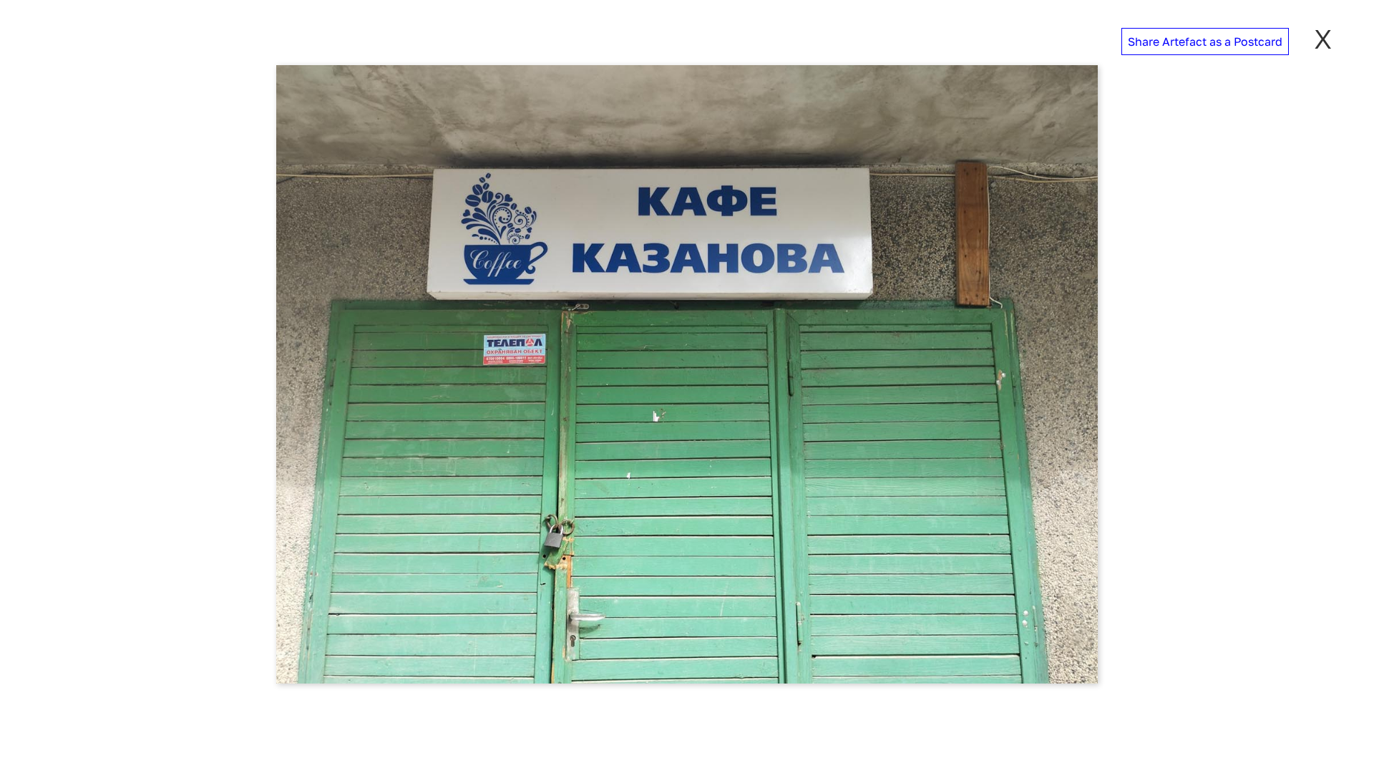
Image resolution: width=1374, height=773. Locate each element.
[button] (1205, 42)
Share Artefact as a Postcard (1205, 41)
